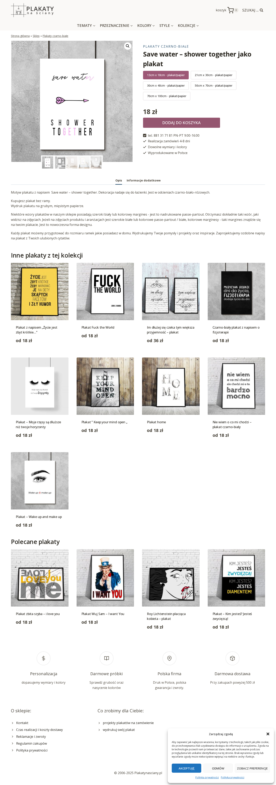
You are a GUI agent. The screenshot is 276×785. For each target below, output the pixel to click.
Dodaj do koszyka (181, 122)
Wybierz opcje (92, 348)
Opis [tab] (118, 180)
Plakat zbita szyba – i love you (38, 614)
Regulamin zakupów (31, 743)
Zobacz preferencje (252, 768)
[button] (268, 734)
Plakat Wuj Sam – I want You (102, 614)
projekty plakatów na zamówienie (128, 723)
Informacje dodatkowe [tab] (144, 180)
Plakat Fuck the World (98, 327)
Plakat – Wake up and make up (39, 517)
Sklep (36, 36)
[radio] (166, 75)
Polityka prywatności (207, 777)
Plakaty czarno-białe (55, 36)
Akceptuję (186, 768)
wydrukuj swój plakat (119, 729)
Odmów (218, 768)
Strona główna (20, 36)
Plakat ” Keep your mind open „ (104, 422)
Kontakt (22, 723)
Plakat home (156, 422)
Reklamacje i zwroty (31, 736)
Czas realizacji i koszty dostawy (39, 729)
